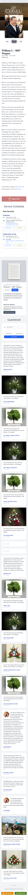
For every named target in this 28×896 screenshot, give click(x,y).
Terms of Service (18, 889)
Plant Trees (19, 227)
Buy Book (15, 290)
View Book (7, 290)
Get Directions (8, 227)
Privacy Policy (10, 889)
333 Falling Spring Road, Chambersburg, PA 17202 (12, 224)
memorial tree (19, 186)
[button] (14, 385)
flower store (18, 189)
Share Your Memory (9, 312)
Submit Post (14, 336)
